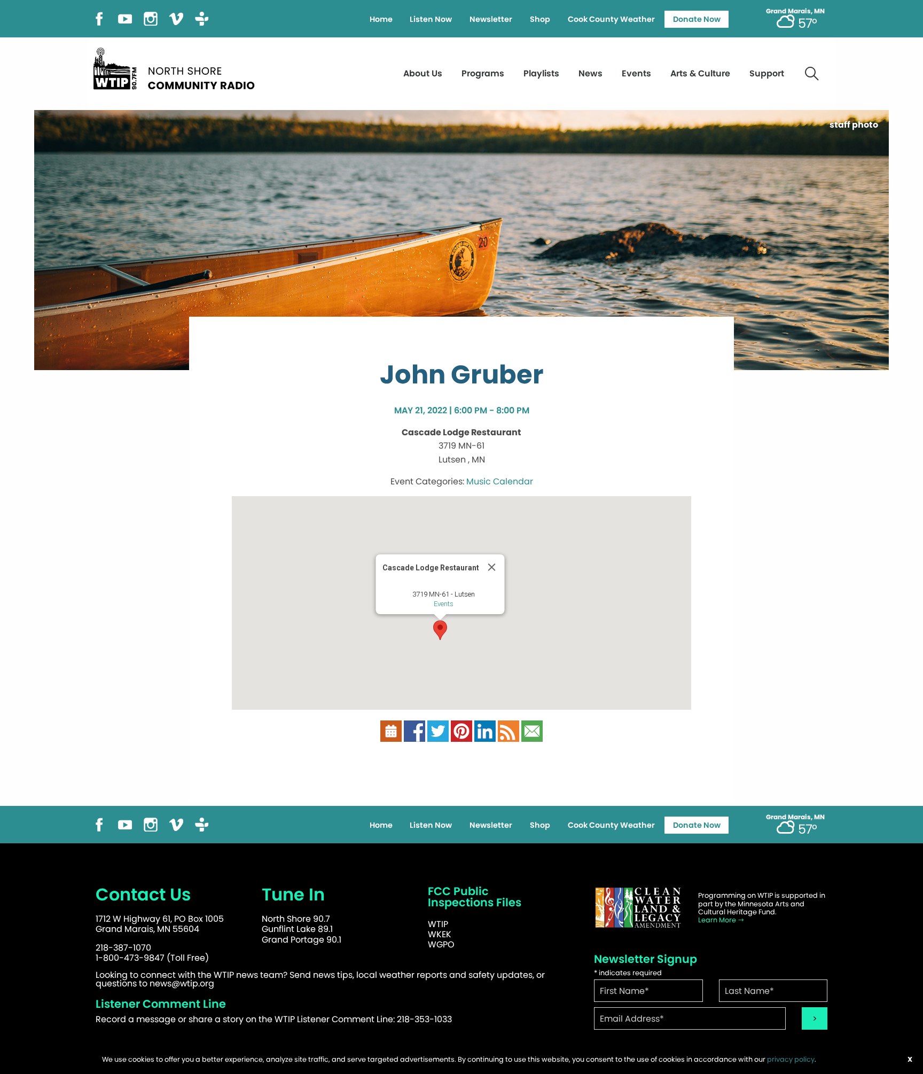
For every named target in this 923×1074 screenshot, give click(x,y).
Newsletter (491, 19)
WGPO (441, 944)
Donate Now (697, 19)
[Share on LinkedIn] (485, 731)
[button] (440, 630)
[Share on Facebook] (414, 731)
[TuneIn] (202, 18)
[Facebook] (99, 18)
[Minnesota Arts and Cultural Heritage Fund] (638, 907)
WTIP (438, 924)
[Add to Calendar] (391, 731)
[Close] (492, 567)
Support (766, 73)
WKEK (439, 934)
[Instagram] (150, 18)
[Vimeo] (176, 18)
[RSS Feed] (508, 731)
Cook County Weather (611, 19)
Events (636, 73)
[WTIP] (177, 67)
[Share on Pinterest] (461, 731)
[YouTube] (125, 18)
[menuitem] (381, 19)
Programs (483, 73)
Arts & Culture (700, 73)
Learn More (718, 920)
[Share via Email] (532, 731)
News (590, 73)
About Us (422, 73)
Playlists (541, 73)
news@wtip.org (182, 983)
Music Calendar (499, 481)
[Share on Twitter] (438, 731)
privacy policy (791, 1059)
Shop (540, 19)
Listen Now (431, 19)
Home (381, 19)
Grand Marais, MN (795, 11)
